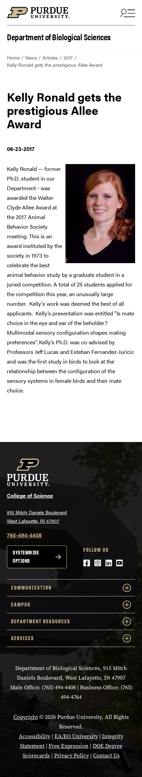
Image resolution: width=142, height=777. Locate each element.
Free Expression (69, 745)
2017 (68, 57)
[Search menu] (127, 12)
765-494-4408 (24, 535)
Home (13, 57)
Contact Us (106, 755)
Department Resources (40, 621)
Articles (50, 57)
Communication (31, 587)
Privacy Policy (71, 755)
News (31, 57)
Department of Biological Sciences (59, 36)
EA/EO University (76, 736)
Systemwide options (26, 556)
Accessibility (34, 736)
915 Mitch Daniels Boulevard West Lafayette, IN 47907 (37, 516)
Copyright (25, 717)
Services (22, 638)
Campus (21, 604)
